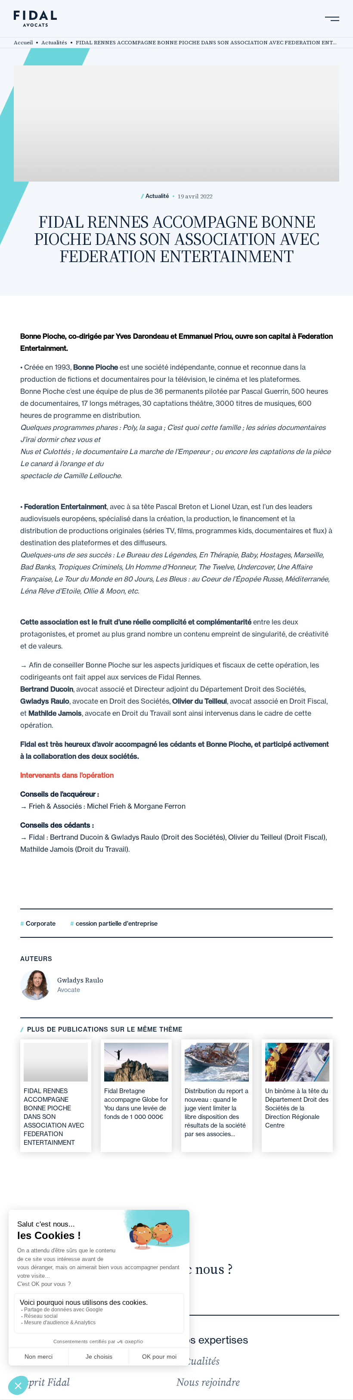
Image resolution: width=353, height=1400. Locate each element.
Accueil (23, 42)
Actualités (54, 42)
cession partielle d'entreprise (116, 924)
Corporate (40, 924)
